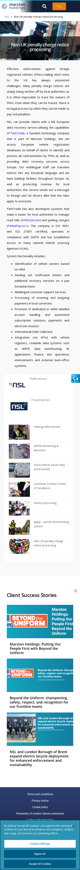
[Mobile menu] (34, 7)
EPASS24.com (31, 220)
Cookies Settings (40, 843)
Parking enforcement (47, 427)
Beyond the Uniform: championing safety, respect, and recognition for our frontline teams (39, 702)
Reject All (40, 854)
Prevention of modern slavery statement (40, 813)
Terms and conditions (40, 794)
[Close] (74, 826)
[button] (44, 6)
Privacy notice (40, 800)
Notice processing (45, 503)
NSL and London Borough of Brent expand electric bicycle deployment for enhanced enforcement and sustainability (39, 758)
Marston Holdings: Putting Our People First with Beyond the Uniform (35, 648)
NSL (7, 16)
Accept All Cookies (40, 864)
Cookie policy (40, 807)
